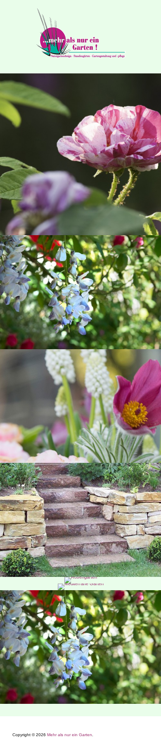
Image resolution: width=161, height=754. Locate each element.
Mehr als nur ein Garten (69, 734)
